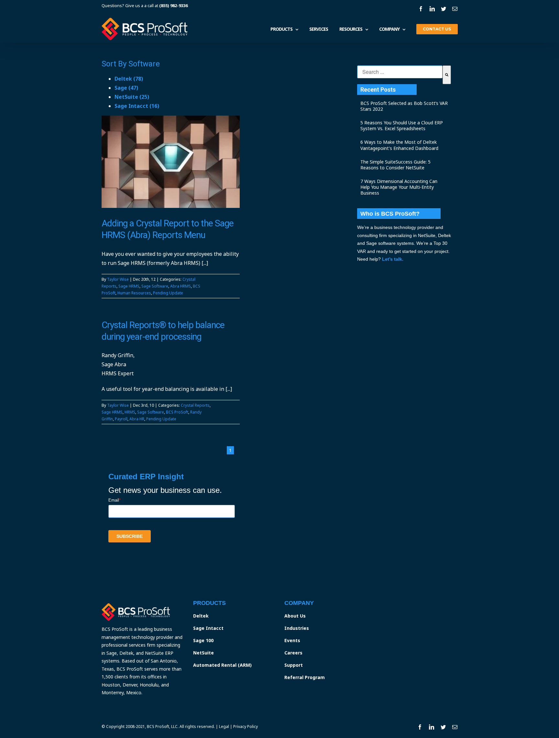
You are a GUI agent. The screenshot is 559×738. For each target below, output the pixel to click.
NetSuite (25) (132, 96)
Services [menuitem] (318, 29)
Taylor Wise (118, 279)
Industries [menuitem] (296, 628)
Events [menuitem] (292, 640)
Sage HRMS (128, 286)
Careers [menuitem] (293, 653)
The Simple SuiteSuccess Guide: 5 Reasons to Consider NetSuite (395, 165)
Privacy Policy (245, 726)
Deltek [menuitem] (201, 616)
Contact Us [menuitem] (437, 29)
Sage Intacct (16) (137, 105)
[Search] (447, 74)
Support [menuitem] (293, 665)
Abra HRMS (180, 286)
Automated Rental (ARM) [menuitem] (222, 665)
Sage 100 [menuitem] (203, 640)
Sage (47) (126, 87)
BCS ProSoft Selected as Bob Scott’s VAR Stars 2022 (404, 106)
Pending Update (168, 293)
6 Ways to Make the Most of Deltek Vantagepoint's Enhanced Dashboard (399, 145)
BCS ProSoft (177, 412)
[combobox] (400, 71)
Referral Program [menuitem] (304, 677)
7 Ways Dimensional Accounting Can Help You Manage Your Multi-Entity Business (398, 187)
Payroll (121, 419)
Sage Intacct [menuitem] (208, 628)
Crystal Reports (195, 405)
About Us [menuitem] (295, 616)
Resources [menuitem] (350, 29)
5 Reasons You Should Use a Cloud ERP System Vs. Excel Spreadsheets (401, 125)
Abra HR (136, 419)
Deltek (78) (129, 78)
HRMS (130, 412)
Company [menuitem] (389, 29)
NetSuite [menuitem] (203, 653)
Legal (224, 726)
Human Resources (134, 293)
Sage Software (154, 286)
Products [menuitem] (281, 29)
